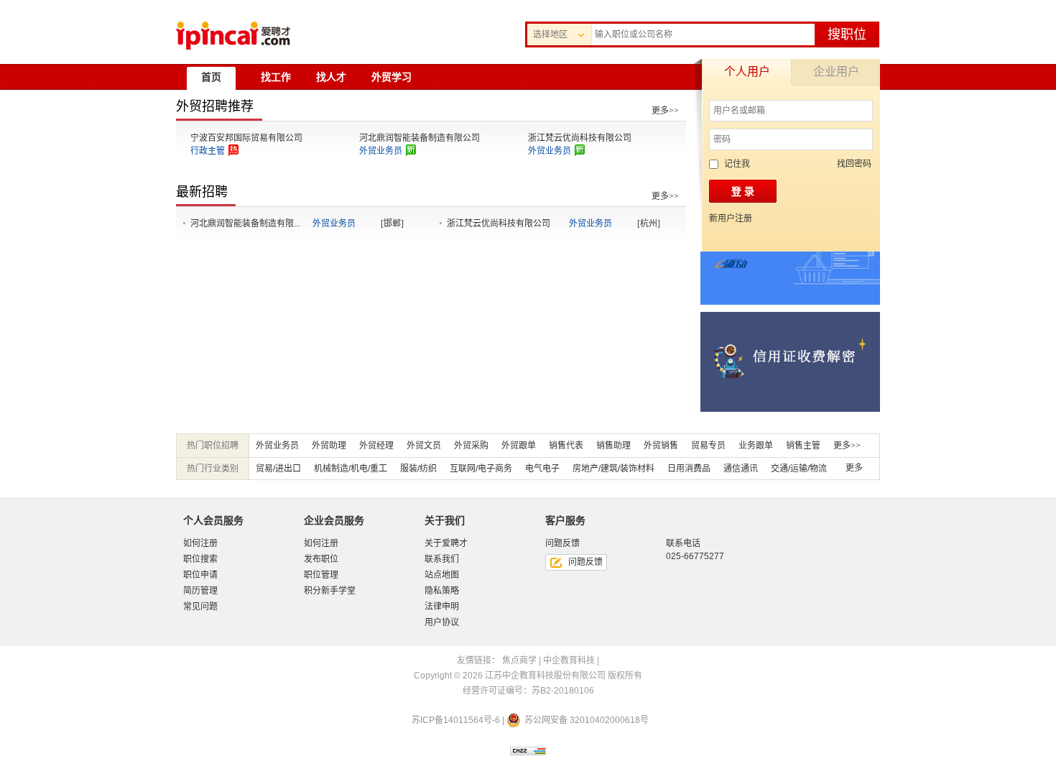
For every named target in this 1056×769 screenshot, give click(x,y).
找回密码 (854, 164)
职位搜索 (200, 559)
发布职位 (321, 559)
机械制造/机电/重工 (350, 469)
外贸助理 (329, 446)
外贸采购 (471, 446)
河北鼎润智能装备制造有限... (245, 223)
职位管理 (321, 575)
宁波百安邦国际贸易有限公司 (246, 138)
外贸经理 (376, 446)
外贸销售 (661, 446)
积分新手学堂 (330, 591)
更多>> (665, 111)
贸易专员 (708, 446)
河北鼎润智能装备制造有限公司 (419, 138)
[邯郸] (392, 223)
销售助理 (613, 446)
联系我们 (442, 559)
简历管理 (200, 591)
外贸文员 (424, 446)
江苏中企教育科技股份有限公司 (545, 676)
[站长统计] (528, 754)
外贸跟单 (518, 446)
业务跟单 (755, 446)
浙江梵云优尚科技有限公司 (579, 138)
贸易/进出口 (278, 469)
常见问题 (200, 607)
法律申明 (442, 607)
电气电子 (542, 469)
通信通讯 (740, 469)
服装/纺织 (418, 469)
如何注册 (200, 543)
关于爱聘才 (446, 543)
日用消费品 (688, 469)
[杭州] (648, 223)
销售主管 (803, 446)
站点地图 (442, 575)
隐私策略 (442, 591)
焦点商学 (519, 660)
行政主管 (207, 151)
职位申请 (200, 575)
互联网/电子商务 (481, 469)
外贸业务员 (380, 151)
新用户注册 (730, 218)
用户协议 (442, 622)
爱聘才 (233, 36)
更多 (854, 468)
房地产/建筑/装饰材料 (613, 469)
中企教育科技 (569, 660)
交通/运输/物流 (799, 469)
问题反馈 (585, 562)
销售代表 (566, 446)
